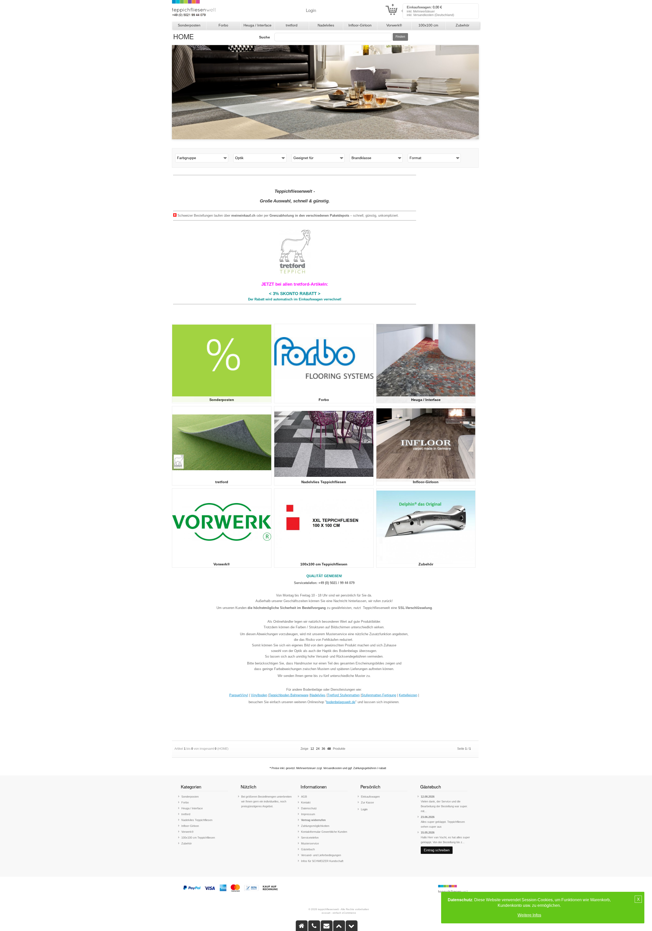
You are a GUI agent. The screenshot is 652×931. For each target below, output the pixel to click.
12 (312, 749)
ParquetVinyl (238, 695)
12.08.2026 (427, 796)
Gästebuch (308, 849)
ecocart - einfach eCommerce (339, 912)
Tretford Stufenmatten (343, 695)
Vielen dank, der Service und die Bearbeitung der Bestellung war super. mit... (444, 806)
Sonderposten (189, 25)
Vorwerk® (394, 25)
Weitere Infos (529, 915)
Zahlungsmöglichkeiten (315, 825)
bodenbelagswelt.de (340, 702)
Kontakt (305, 802)
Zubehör (462, 25)
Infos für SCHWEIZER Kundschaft (322, 861)
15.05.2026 (427, 832)
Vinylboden (259, 695)
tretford (291, 25)
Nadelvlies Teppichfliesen (325, 26)
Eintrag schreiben (437, 850)
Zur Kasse (367, 802)
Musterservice (310, 843)
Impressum (308, 814)
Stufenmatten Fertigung (378, 695)
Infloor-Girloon (360, 25)
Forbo (223, 25)
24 (318, 749)
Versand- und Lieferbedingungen (321, 855)
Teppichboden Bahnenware (288, 695)
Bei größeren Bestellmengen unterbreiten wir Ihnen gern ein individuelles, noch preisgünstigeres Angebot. (266, 801)
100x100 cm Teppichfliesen (428, 26)
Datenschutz (309, 808)
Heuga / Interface (257, 25)
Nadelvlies (317, 695)
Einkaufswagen (370, 796)
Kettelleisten (408, 695)
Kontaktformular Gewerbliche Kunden (324, 831)
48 (329, 749)
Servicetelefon (310, 837)
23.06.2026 (427, 816)
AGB (304, 796)
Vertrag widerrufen (313, 820)
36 (323, 749)
